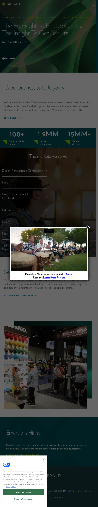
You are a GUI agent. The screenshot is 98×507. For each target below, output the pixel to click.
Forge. (69, 274)
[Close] (44, 459)
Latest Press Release (54, 277)
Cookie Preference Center (23, 499)
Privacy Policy (11, 487)
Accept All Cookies (23, 492)
